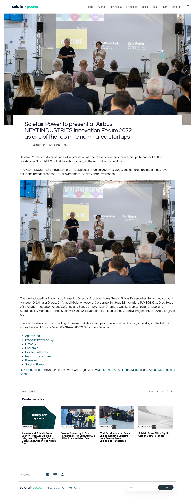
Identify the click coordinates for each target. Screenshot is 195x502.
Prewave (31, 360)
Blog (154, 6)
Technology (115, 6)
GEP (70, 488)
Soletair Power (39, 145)
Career (77, 488)
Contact (176, 6)
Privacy (49, 488)
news (66, 145)
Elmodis (30, 344)
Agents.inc (32, 336)
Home (90, 6)
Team (164, 6)
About (101, 6)
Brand (64, 488)
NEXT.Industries (30, 370)
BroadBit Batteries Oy (39, 340)
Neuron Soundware (38, 356)
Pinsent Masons (131, 370)
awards (33, 391)
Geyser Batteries (36, 352)
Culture (57, 488)
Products (131, 6)
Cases (144, 6)
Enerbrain (31, 348)
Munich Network (108, 370)
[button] (188, 6)
